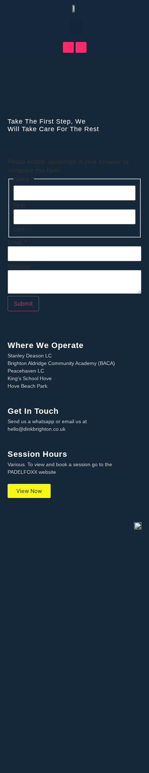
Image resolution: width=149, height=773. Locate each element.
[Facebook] (68, 47)
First (19, 205)
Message (20, 266)
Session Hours (37, 454)
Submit (23, 303)
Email (17, 242)
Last (19, 229)
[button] (75, 27)
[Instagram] (81, 47)
